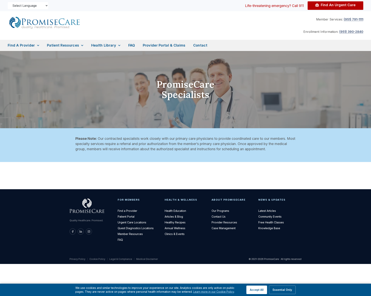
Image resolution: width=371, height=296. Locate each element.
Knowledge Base (269, 228)
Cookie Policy (97, 259)
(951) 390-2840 (351, 32)
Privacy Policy (77, 259)
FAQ (131, 45)
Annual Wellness (175, 228)
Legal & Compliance (120, 259)
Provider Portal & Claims (164, 45)
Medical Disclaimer (147, 259)
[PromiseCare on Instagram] (89, 231)
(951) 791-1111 (353, 19)
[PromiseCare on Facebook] (73, 231)
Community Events (270, 216)
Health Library (103, 45)
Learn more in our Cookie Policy (213, 291)
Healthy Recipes (175, 222)
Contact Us (218, 216)
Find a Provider (21, 45)
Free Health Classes (271, 222)
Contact (200, 45)
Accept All (257, 289)
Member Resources (130, 234)
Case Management (224, 228)
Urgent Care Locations (132, 222)
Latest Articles (267, 210)
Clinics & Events (175, 234)
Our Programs (220, 210)
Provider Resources (224, 222)
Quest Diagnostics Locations (136, 228)
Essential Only (282, 289)
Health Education (175, 210)
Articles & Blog (174, 216)
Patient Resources (63, 45)
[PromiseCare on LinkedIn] (81, 231)
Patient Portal (126, 216)
